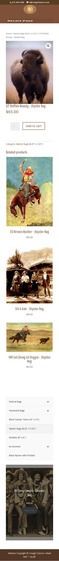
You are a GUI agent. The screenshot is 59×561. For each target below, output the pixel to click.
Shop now (29, 510)
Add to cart (34, 126)
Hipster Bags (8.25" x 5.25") (25, 33)
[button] (48, 45)
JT (34, 556)
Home (8, 33)
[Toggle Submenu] (48, 401)
